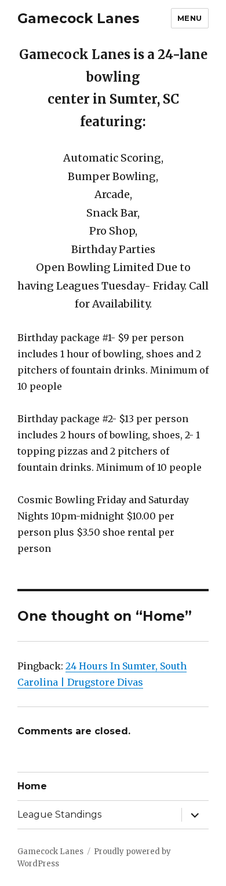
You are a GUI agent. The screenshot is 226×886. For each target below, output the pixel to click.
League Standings (59, 814)
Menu (189, 18)
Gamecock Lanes (78, 18)
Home (32, 786)
